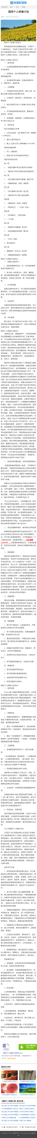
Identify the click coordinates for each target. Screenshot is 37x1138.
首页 (11, 7)
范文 (17, 7)
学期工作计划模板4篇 (9, 1117)
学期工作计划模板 (25, 1120)
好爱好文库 (15, 1133)
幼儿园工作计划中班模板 (10, 1105)
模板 (23, 7)
